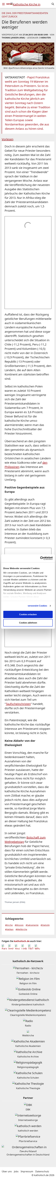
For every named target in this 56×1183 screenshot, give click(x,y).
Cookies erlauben (28, 614)
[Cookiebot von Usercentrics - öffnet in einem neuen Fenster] (40, 558)
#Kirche (9, 925)
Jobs (16, 1171)
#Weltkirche (21, 929)
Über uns (7, 1171)
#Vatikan (9, 929)
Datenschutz (42, 1171)
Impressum (27, 1171)
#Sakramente (32, 925)
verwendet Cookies (37, 605)
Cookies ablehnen (28, 623)
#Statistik (45, 925)
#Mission (19, 925)
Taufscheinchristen (18, 704)
